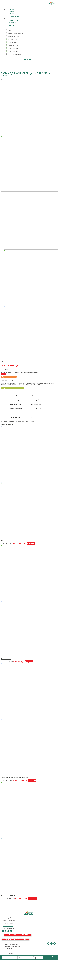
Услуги (11, 18)
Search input (13, 957)
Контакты (12, 23)
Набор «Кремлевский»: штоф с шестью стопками (15, 777)
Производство (14, 16)
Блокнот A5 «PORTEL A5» (8, 896)
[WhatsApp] (30, 60)
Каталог (11, 11)
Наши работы (13, 20)
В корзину (3, 374)
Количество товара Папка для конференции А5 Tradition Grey (19, 372)
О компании (13, 14)
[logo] (52, 4)
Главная (11, 9)
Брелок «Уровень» (6, 659)
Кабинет (12, 25)
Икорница (4, 540)
